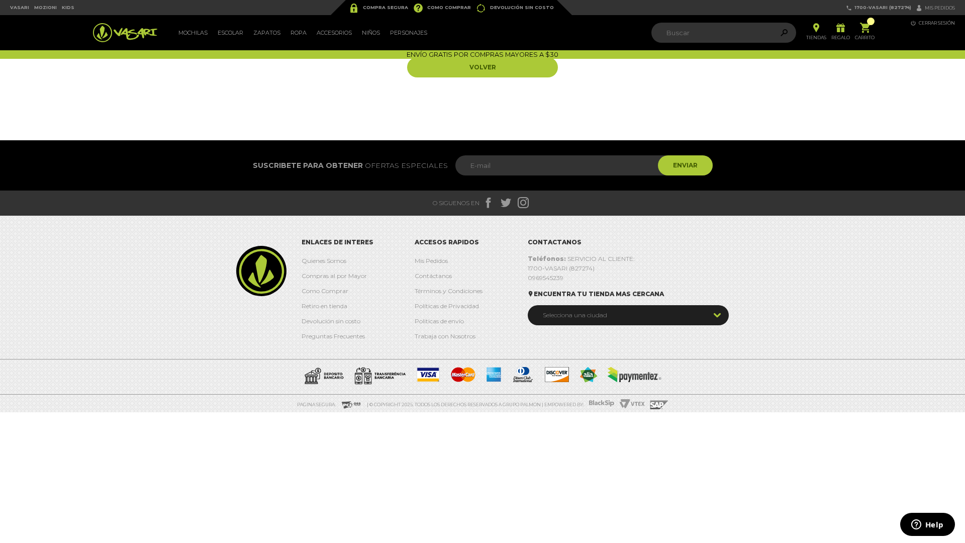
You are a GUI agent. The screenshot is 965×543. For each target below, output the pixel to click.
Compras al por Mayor (334, 276)
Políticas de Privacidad (447, 306)
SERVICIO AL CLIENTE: (581, 258)
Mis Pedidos (431, 260)
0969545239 (545, 278)
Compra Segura (378, 8)
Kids (68, 7)
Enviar (685, 165)
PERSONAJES (408, 32)
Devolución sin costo (515, 8)
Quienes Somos (324, 260)
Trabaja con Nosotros (445, 336)
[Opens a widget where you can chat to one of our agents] (927, 525)
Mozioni (45, 7)
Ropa (299, 32)
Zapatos (266, 32)
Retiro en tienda (324, 306)
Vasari (19, 7)
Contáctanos (433, 276)
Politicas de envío (439, 321)
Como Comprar (442, 8)
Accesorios (334, 32)
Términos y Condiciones (448, 291)
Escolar (230, 32)
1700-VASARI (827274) (878, 8)
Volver (482, 67)
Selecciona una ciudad (575, 315)
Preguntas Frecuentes (333, 336)
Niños (371, 32)
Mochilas (193, 32)
